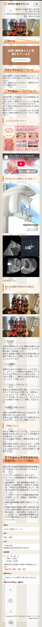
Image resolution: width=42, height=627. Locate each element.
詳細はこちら (10, 280)
